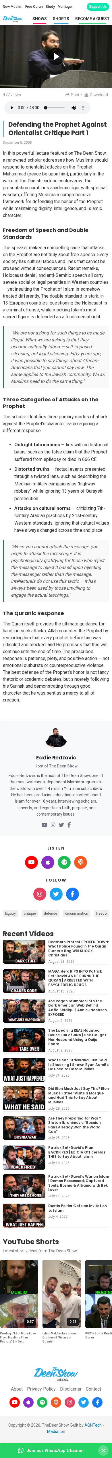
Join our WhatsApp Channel (55, 1450)
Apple (47, 862)
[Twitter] (61, 825)
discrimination (76, 914)
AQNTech (93, 1425)
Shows (39, 18)
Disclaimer (71, 1389)
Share (76, 94)
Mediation (56, 1431)
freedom (103, 914)
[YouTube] (44, 825)
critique (30, 914)
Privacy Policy (41, 1389)
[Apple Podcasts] (28, 1402)
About (17, 1389)
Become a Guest (92, 18)
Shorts (61, 18)
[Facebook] (69, 825)
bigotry (10, 914)
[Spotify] (42, 1402)
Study (50, 7)
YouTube (31, 862)
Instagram (39, 894)
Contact (93, 1389)
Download (99, 94)
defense (50, 914)
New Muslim (12, 7)
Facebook (72, 894)
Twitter (56, 894)
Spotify (64, 862)
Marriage (65, 7)
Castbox (80, 862)
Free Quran (34, 7)
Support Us (98, 7)
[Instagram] (53, 825)
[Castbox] (56, 1402)
